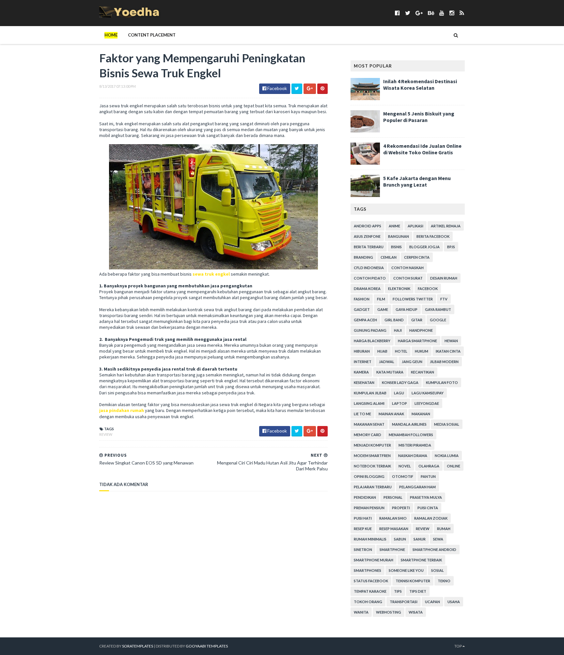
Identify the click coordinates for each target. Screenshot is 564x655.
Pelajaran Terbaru (373, 487)
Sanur (420, 539)
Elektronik (399, 288)
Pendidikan (365, 497)
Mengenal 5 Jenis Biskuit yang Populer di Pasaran (418, 116)
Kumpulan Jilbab (370, 393)
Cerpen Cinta (417, 257)
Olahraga (428, 466)
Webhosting (388, 612)
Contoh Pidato (370, 278)
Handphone (421, 330)
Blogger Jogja (424, 247)
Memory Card (367, 435)
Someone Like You (406, 570)
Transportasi (403, 602)
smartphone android (434, 549)
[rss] (462, 12)
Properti (401, 508)
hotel (401, 351)
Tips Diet (417, 591)
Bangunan (398, 236)
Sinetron (363, 549)
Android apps (367, 226)
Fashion (361, 299)
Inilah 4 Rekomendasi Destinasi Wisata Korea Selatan (420, 84)
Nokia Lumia (447, 455)
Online (453, 466)
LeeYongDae (427, 403)
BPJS (451, 247)
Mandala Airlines (409, 424)
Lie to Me (362, 414)
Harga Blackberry (372, 341)
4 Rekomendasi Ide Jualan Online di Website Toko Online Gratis (422, 149)
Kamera (361, 372)
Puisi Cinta (427, 508)
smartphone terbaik (421, 560)
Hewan (451, 341)
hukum (421, 351)
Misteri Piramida (415, 445)
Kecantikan (422, 372)
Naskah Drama (412, 455)
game (382, 309)
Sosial (437, 570)
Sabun (400, 539)
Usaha (453, 602)
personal (393, 497)
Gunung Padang (370, 330)
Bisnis (396, 247)
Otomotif (402, 476)
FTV (443, 299)
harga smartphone (417, 341)
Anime (394, 226)
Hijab (382, 351)
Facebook (428, 288)
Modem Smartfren (372, 455)
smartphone (392, 549)
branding (363, 257)
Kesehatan (364, 382)
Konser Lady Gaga (400, 382)
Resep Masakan (393, 528)
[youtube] (441, 12)
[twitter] (407, 12)
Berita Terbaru (369, 247)
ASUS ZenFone (367, 236)
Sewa (438, 539)
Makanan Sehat (369, 424)
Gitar (416, 320)
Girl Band (394, 320)
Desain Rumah (443, 278)
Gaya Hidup (406, 309)
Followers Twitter (413, 299)
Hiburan (362, 351)
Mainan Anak (391, 414)
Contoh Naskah (407, 268)
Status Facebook (371, 581)
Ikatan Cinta (448, 351)
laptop (399, 403)
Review (105, 434)
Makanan (421, 414)
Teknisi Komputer (413, 581)
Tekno (444, 581)
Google (438, 320)
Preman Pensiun (369, 508)
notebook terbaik (372, 466)
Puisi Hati (363, 518)
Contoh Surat (408, 278)
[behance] (431, 12)
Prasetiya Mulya (426, 497)
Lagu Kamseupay (428, 393)
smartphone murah (373, 560)
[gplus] (419, 12)
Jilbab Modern (444, 361)
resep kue (363, 528)
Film (381, 299)
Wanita (361, 612)
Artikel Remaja (446, 226)
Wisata (416, 612)
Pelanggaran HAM (417, 487)
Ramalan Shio (393, 518)
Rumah (443, 528)
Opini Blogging (369, 476)
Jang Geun (412, 361)
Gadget (362, 309)
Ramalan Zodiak (430, 518)
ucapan (432, 602)
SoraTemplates (137, 646)
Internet (362, 361)
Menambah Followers (411, 435)
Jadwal (386, 361)
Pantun (428, 476)
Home (111, 35)
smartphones (367, 570)
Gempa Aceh (365, 320)
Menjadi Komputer (372, 445)
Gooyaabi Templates (207, 646)
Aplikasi (415, 226)
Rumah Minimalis (370, 539)
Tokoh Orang (368, 602)
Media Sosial (446, 424)
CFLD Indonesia (369, 268)
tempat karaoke (370, 591)
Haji (398, 330)
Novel (405, 466)
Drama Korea (367, 288)
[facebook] (397, 12)
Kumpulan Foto (442, 382)
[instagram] (451, 12)
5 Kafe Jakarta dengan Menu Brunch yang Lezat (417, 181)
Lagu (399, 393)
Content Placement (152, 35)
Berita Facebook (432, 236)
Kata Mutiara (389, 372)
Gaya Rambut (438, 309)
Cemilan (389, 257)
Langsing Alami (369, 403)
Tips (398, 591)
